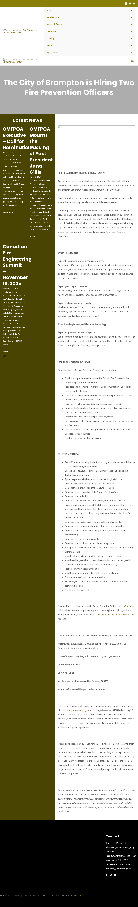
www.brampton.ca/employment (76, 710)
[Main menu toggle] (132, 61)
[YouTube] (134, 3)
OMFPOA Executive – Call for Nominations (18, 138)
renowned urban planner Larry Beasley (115, 614)
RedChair (77, 895)
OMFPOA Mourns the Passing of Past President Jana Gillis (41, 150)
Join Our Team (127, 606)
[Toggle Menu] (131, 10)
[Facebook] (126, 3)
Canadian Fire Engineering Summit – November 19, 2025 (17, 265)
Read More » (8, 212)
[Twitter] (130, 3)
